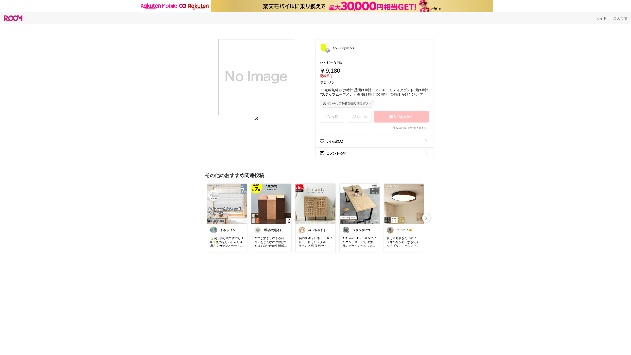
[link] (227, 204)
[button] (325, 47)
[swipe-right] (426, 218)
